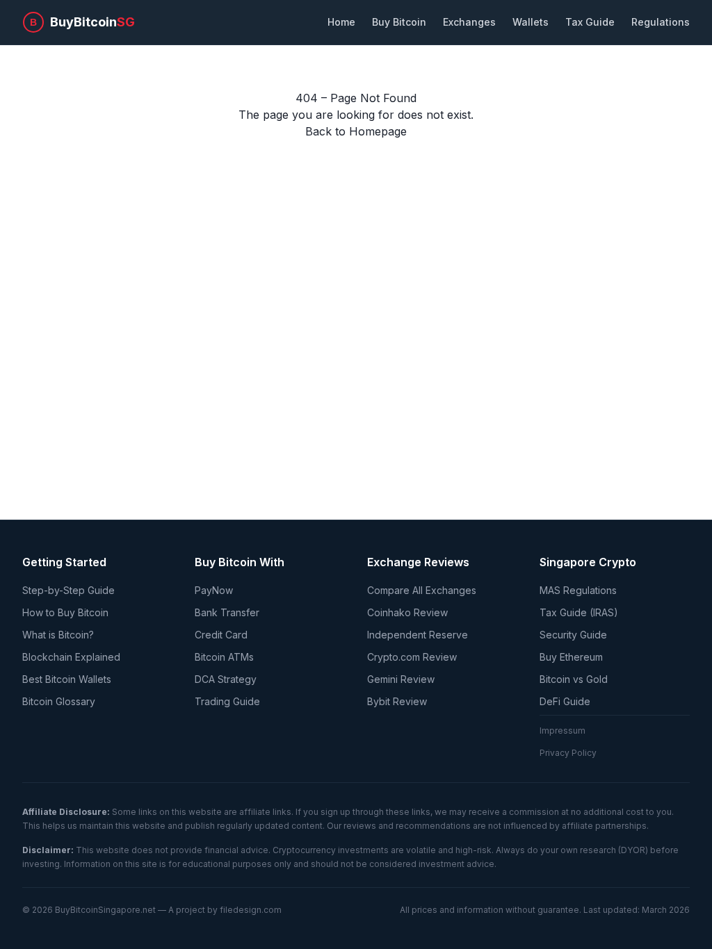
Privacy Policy (568, 753)
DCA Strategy (226, 679)
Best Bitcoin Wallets (66, 679)
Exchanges (469, 22)
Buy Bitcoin (399, 22)
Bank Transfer (227, 612)
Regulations (660, 22)
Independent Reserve (417, 635)
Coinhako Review (407, 612)
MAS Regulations (578, 590)
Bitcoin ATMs (224, 657)
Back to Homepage (356, 131)
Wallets (530, 22)
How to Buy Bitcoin (65, 612)
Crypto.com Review (412, 657)
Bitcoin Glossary (58, 701)
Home (341, 22)
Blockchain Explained (71, 657)
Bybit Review (397, 701)
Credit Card (221, 635)
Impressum (562, 730)
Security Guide (573, 635)
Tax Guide (590, 22)
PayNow (214, 590)
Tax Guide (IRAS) (579, 612)
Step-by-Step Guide (68, 590)
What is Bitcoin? (58, 635)
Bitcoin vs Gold (574, 679)
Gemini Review (401, 679)
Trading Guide (227, 701)
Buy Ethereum (571, 657)
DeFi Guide (565, 701)
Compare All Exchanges (421, 590)
